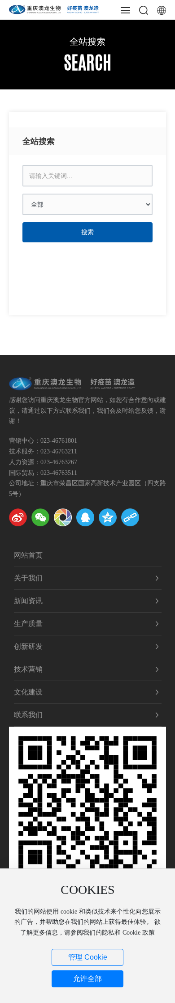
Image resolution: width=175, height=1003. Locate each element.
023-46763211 (58, 451)
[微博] (18, 517)
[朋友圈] (63, 517)
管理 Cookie (87, 957)
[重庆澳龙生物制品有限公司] (54, 9)
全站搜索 (87, 42)
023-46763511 (58, 473)
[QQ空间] (108, 517)
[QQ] (85, 517)
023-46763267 (58, 462)
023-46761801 (58, 440)
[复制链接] (130, 517)
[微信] (40, 517)
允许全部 (87, 978)
